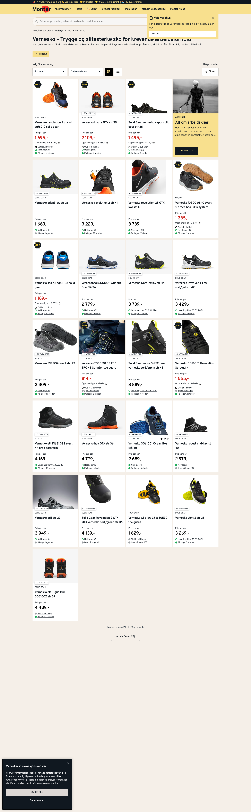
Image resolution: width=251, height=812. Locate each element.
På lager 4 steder (45, 153)
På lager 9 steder (139, 394)
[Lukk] (68, 763)
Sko (69, 30)
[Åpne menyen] (214, 9)
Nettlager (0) (43, 150)
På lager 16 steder (140, 468)
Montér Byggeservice (154, 9)
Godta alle (37, 792)
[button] (50, 72)
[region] (37, 784)
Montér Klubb (177, 9)
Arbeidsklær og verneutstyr (48, 30)
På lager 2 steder (92, 153)
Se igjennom (37, 800)
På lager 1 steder (186, 233)
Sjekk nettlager (91, 390)
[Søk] (35, 21)
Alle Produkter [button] (62, 9)
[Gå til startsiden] (42, 9)
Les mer (184, 150)
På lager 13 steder (46, 468)
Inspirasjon (131, 9)
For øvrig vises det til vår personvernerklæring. (34, 783)
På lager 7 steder (186, 542)
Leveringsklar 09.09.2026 (144, 310)
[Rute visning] (109, 72)
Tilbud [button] (78, 9)
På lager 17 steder (139, 233)
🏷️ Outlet (92, 9)
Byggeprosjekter (111, 9)
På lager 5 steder (92, 394)
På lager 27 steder (93, 233)
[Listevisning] (118, 72)
